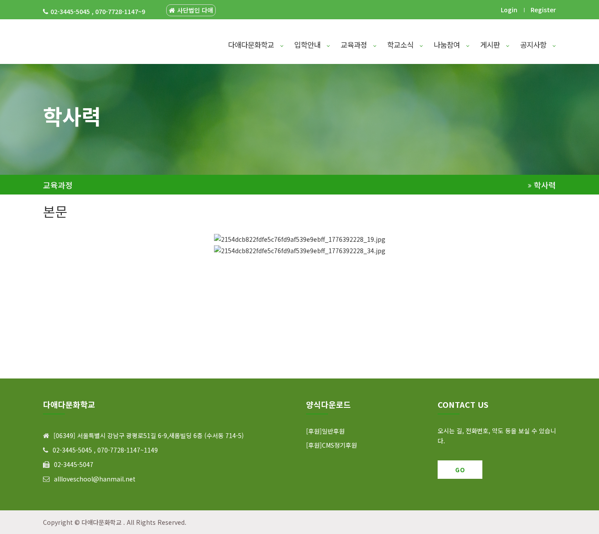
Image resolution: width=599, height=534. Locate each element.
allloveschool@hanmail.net (94, 478)
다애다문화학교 (252, 44)
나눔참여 (448, 44)
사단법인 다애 (195, 10)
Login (509, 9)
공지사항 (534, 44)
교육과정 (355, 44)
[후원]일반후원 (325, 431)
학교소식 (401, 44)
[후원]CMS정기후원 (331, 445)
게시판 (491, 44)
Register (543, 9)
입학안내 (308, 44)
